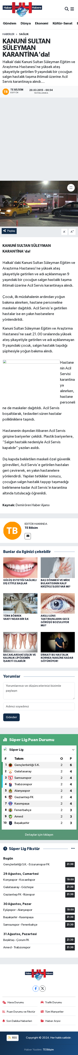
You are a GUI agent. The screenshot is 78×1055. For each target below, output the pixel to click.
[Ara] (67, 9)
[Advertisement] (39, 140)
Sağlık (24, 34)
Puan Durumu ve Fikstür (21, 1011)
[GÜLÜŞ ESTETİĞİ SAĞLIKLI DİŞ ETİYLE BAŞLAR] (20, 567)
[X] (42, 988)
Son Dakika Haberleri (19, 1021)
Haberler (8, 34)
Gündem (9, 23)
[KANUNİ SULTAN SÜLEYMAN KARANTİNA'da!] (39, 203)
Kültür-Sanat (63, 23)
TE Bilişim (48, 1049)
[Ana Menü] (72, 9)
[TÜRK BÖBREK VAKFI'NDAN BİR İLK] (20, 603)
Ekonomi (41, 23)
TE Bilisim (31, 527)
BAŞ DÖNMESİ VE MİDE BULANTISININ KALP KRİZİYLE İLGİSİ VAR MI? (55, 583)
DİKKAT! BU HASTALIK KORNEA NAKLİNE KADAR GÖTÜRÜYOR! (57, 658)
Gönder (11, 717)
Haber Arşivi (52, 1021)
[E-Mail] (28, 536)
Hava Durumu (16, 1002)
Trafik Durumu (53, 1002)
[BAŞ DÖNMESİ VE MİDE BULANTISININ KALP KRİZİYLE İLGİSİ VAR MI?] (58, 567)
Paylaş (11, 230)
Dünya (26, 23)
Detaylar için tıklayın (39, 834)
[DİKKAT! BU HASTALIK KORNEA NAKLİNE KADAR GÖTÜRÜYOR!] (58, 642)
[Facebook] (36, 988)
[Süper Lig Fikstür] (73, 848)
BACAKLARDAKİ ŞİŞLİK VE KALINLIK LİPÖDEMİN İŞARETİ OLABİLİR (19, 658)
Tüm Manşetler (54, 1011)
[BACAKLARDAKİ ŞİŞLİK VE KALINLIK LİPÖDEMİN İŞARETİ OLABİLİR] (20, 642)
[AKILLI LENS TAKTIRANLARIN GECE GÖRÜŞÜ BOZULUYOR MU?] (58, 603)
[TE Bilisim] (12, 530)
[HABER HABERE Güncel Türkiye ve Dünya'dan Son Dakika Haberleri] (22, 9)
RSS (14, 1037)
